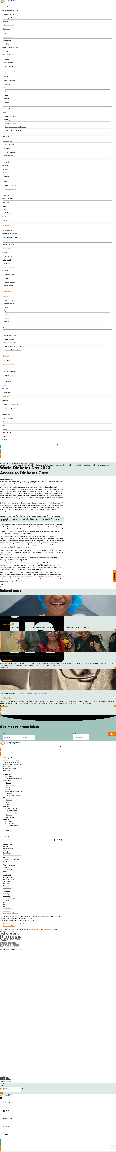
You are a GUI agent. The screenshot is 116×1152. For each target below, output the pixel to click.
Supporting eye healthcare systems (12, 18)
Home (3, 463)
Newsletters (6, 771)
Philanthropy (6, 44)
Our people (6, 202)
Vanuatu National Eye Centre (13, 130)
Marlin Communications (11, 931)
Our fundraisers (7, 213)
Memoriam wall (9, 66)
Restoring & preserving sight (10, 10)
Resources (5, 169)
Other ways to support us (10, 55)
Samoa (7, 98)
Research (5, 165)
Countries (5, 76)
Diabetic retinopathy (10, 152)
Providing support (7, 141)
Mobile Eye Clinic (9, 120)
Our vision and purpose (11, 185)
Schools (7, 59)
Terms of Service (48, 929)
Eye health (6, 136)
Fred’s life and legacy (10, 189)
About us (6, 176)
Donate (5, 33)
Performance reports (8, 25)
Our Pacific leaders (8, 198)
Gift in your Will (7, 40)
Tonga (6, 95)
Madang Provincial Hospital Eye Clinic (15, 127)
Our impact (6, 6)
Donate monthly (7, 37)
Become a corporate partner (11, 47)
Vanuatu (7, 88)
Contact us (6, 220)
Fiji (5, 91)
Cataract (7, 148)
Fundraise (5, 51)
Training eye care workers (10, 14)
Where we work (7, 72)
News (4, 206)
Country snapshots (11, 808)
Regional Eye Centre (10, 123)
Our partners (6, 173)
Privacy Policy (36, 929)
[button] (1, 586)
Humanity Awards (10, 62)
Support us (6, 29)
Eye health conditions (9, 144)
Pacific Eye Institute (10, 116)
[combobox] (10, 1089)
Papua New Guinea (10, 80)
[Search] (1, 1093)
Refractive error (9, 156)
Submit (112, 734)
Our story (5, 181)
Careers (5, 209)
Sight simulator (7, 162)
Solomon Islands (9, 84)
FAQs (4, 216)
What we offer (6, 108)
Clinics (4, 112)
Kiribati (7, 102)
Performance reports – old (14, 778)
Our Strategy (6, 195)
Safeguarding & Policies (10, 913)
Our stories (6, 21)
